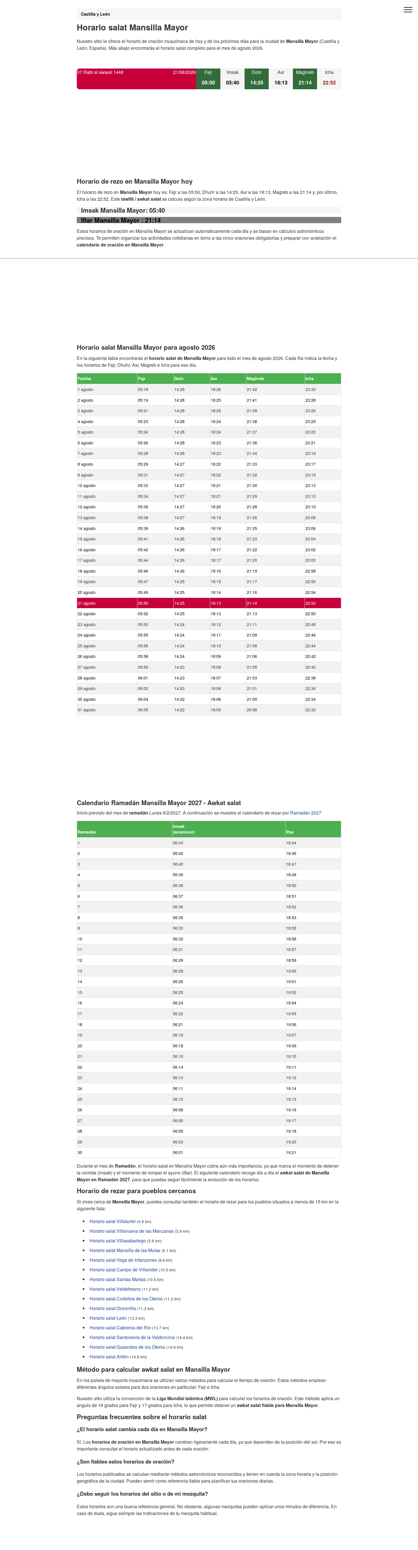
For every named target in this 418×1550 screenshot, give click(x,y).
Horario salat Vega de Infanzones (123, 1260)
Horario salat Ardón (109, 1356)
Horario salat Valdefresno (115, 1289)
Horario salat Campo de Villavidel (124, 1269)
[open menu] (408, 10)
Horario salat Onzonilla (113, 1308)
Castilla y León (95, 14)
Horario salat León (108, 1318)
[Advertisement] (209, 138)
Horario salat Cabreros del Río (120, 1327)
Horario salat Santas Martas (118, 1279)
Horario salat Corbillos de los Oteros (126, 1298)
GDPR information (95, 1542)
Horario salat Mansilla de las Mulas (125, 1250)
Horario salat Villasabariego (118, 1240)
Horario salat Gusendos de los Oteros (127, 1347)
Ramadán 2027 (305, 812)
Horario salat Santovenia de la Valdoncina (132, 1337)
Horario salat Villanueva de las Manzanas (132, 1231)
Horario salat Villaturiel (113, 1221)
